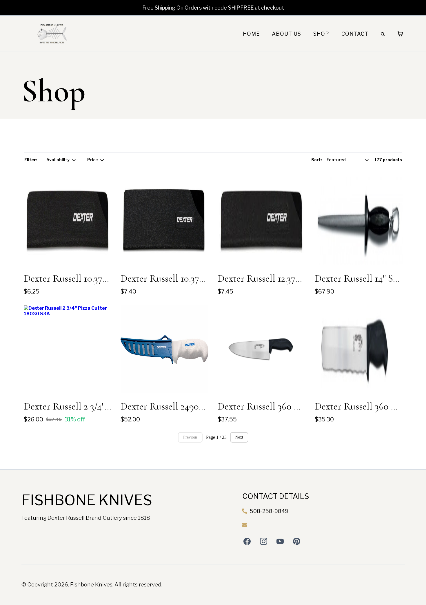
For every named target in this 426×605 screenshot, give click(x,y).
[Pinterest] (296, 541)
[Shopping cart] (400, 34)
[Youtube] (280, 541)
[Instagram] (263, 541)
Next (239, 437)
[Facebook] (247, 541)
